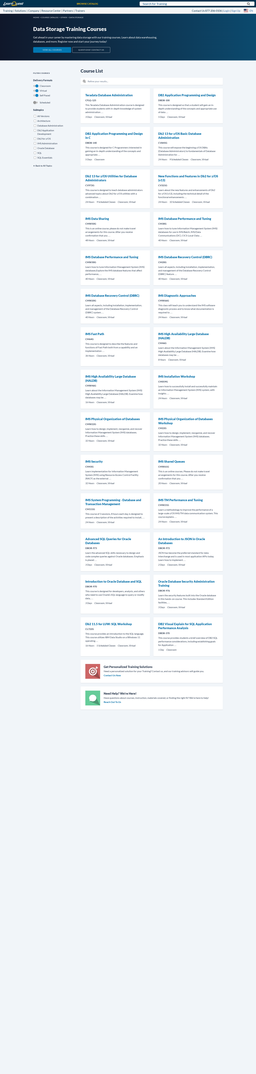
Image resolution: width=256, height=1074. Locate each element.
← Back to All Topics (42, 165)
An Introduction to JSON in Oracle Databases (181, 541)
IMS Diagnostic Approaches (177, 295)
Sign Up (235, 10)
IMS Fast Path (94, 334)
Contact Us (198, 10)
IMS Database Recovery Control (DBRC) (185, 257)
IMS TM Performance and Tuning (180, 500)
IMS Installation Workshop (176, 376)
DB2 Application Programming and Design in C (114, 136)
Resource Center (51, 10)
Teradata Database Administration (109, 95)
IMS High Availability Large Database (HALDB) (183, 336)
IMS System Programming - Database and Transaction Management (113, 502)
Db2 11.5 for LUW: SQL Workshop (108, 624)
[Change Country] (246, 10)
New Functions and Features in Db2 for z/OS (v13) (188, 178)
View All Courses (52, 50)
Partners (68, 10)
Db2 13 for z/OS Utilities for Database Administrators (111, 178)
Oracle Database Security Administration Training (186, 583)
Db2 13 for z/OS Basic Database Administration (179, 136)
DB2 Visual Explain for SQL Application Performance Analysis (185, 626)
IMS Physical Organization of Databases (112, 419)
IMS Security (94, 461)
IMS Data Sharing (97, 218)
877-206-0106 (213, 10)
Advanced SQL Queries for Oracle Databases (108, 541)
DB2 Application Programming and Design (187, 95)
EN (251, 10)
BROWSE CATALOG (87, 3)
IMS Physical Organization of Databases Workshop (185, 421)
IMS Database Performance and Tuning (184, 218)
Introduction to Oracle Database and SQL (113, 581)
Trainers (80, 10)
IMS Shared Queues (171, 461)
